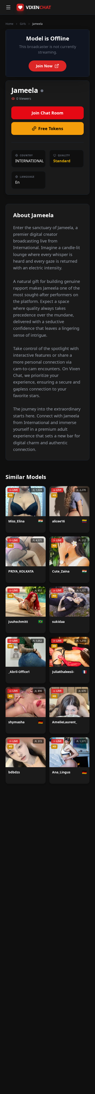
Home (9, 24)
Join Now (44, 65)
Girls (23, 24)
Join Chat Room (47, 113)
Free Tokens (50, 128)
